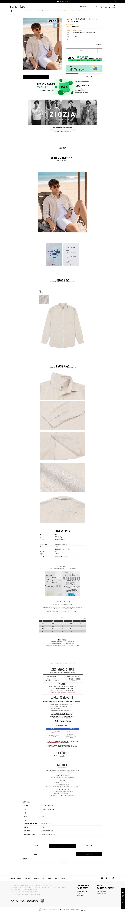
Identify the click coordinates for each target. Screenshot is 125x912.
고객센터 (63, 878)
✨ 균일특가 (60, 10)
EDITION (25, 10)
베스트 (90, 10)
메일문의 (57, 878)
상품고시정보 (26, 802)
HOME (11, 14)
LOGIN (105, 7)
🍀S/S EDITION (67, 10)
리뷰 (62, 76)
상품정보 (36, 76)
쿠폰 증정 (63, 1)
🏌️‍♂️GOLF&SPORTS (46, 10)
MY (109, 7)
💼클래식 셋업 (85, 10)
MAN (34, 10)
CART (113, 6)
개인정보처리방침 (28, 878)
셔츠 (19, 14)
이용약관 (19, 878)
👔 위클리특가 (53, 10)
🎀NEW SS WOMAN (76, 10)
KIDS (30, 10)
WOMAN (38, 10)
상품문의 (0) (89, 76)
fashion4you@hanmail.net (31, 889)
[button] (116, 3)
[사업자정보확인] (28, 887)
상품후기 (50, 878)
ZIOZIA (15, 10)
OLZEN (20, 10)
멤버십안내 (36, 878)
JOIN (101, 7)
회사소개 (13, 878)
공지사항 (44, 878)
